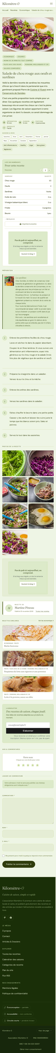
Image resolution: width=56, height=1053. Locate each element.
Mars (5, 141)
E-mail (5, 841)
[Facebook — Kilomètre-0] (10, 917)
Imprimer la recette (29, 224)
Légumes (21, 56)
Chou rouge (10, 180)
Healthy (23, 145)
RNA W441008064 (40, 1038)
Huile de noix (10, 197)
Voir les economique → (46, 620)
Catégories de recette (12, 965)
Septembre (33, 141)
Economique (25, 10)
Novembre (13, 141)
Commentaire (8, 795)
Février (38, 137)
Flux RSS (6, 975)
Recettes (13, 10)
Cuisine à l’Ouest (38, 89)
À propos (6, 931)
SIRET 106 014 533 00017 (29, 1044)
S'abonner (28, 730)
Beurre (7, 213)
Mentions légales (10, 988)
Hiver (14, 137)
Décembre (29, 137)
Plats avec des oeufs (12, 64)
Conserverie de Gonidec (13, 93)
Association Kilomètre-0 (18, 1038)
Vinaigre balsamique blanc (16, 202)
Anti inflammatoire (10, 145)
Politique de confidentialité (15, 993)
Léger (31, 145)
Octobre (23, 141)
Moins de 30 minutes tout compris (18, 60)
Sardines (8, 191)
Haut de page (44, 1031)
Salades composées (12, 68)
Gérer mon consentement (30, 1049)
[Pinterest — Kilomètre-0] (4, 917)
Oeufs (7, 186)
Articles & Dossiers (11, 941)
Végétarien (7, 149)
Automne (7, 137)
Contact (6, 936)
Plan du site (7, 970)
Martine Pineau (24, 607)
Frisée (7, 208)
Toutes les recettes (11, 954)
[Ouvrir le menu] (51, 3)
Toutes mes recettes (42, 611)
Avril (21, 137)
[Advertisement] (28, 248)
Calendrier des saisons (13, 959)
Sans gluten (41, 145)
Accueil (5, 10)
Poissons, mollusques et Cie (37, 64)
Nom (4, 828)
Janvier (45, 137)
